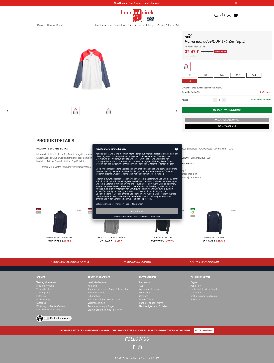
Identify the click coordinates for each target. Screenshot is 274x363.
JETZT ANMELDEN (204, 330)
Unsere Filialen (146, 299)
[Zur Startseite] (137, 15)
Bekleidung (120, 25)
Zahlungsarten (43, 292)
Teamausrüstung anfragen (101, 306)
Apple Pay (196, 285)
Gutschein (41, 303)
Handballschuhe (103, 25)
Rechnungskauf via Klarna (204, 296)
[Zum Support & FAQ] (222, 15)
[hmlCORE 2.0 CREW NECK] (214, 224)
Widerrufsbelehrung (149, 289)
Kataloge (92, 285)
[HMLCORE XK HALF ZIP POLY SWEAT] (60, 224)
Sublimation (94, 296)
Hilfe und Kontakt (45, 285)
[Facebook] (133, 347)
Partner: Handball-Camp (151, 303)
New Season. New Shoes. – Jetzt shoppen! (137, 3)
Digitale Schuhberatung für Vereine (105, 309)
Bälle (130, 25)
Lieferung (41, 296)
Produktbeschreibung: (52, 148)
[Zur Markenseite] (188, 36)
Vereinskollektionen (97, 282)
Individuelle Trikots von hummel (104, 299)
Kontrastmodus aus (60, 318)
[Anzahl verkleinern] (215, 100)
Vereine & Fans (165, 25)
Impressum (144, 282)
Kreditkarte (196, 292)
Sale (177, 25)
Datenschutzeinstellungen (49, 309)
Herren (51, 25)
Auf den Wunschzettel (228, 120)
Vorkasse (195, 299)
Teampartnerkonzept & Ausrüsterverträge (108, 289)
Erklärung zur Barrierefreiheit (50, 306)
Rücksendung (43, 299)
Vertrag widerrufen (46, 282)
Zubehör (139, 25)
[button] (216, 15)
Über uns (143, 296)
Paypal (194, 282)
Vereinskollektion (96, 303)
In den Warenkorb (227, 109)
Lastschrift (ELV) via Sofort (204, 289)
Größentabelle (265, 92)
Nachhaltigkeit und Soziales (153, 306)
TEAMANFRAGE (227, 126)
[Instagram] (140, 347)
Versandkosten (43, 289)
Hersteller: (181, 163)
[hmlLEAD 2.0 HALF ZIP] (163, 224)
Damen (41, 25)
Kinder (60, 25)
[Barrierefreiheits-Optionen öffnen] (40, 318)
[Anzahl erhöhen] (224, 100)
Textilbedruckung (96, 292)
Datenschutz (145, 292)
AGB (141, 285)
